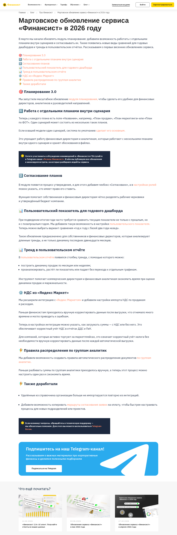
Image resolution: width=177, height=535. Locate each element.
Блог (32, 12)
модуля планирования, (83, 99)
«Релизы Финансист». (54, 159)
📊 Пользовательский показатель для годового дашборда (55, 67)
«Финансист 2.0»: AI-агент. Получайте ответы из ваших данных (39, 525)
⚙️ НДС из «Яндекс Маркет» (36, 75)
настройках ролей (145, 184)
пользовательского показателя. (130, 224)
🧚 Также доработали (32, 84)
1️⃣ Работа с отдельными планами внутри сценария (51, 59)
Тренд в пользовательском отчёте (44, 71)
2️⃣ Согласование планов (34, 63)
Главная (22, 12)
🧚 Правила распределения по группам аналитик (50, 80)
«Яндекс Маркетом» (68, 300)
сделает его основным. (110, 130)
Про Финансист (46, 12)
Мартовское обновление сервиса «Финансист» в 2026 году (83, 12)
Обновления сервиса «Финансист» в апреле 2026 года (134, 525)
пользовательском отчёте (37, 257)
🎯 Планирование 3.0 (32, 55)
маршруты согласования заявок (87, 404)
